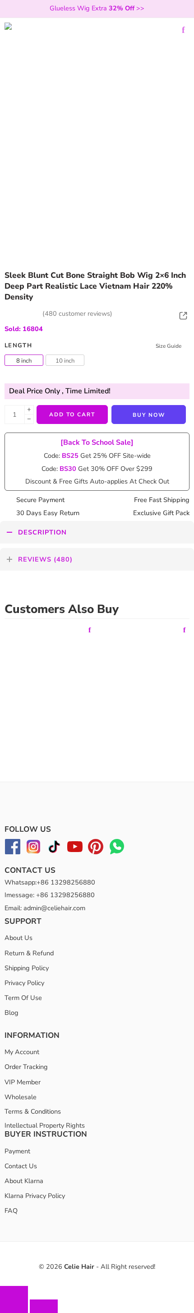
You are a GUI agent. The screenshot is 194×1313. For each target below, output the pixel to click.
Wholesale (21, 1096)
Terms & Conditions (33, 1111)
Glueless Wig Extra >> (97, 8)
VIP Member (23, 1082)
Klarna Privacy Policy (35, 1195)
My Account (22, 1051)
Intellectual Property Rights (45, 1125)
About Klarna (24, 1180)
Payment (17, 1151)
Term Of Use (23, 997)
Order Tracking (26, 1066)
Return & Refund (29, 953)
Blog (11, 1012)
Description (42, 532)
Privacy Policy (24, 982)
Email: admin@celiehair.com (45, 907)
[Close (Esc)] (14, 1292)
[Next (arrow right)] (44, 1306)
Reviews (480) (45, 559)
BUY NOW (149, 415)
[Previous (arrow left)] (14, 1306)
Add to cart (72, 414)
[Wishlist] (183, 30)
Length (18, 345)
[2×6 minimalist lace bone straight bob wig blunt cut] (97, 115)
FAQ (11, 1210)
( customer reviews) (77, 313)
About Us (18, 937)
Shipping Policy (27, 967)
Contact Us (21, 1165)
